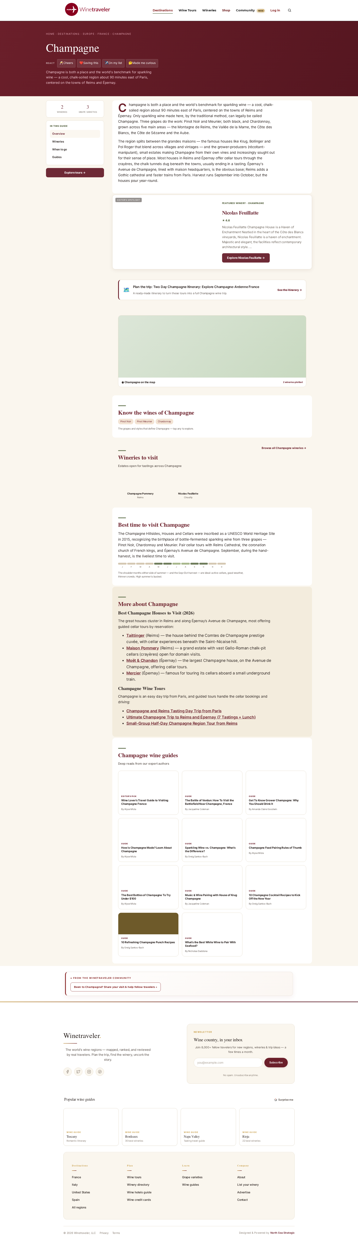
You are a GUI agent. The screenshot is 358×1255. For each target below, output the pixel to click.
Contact (242, 1199)
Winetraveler (82, 1035)
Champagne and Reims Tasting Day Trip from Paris (173, 711)
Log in (275, 10)
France (103, 33)
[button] (289, 10)
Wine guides (190, 1184)
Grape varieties (192, 1177)
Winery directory (138, 1184)
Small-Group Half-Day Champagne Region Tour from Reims (181, 723)
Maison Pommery (142, 648)
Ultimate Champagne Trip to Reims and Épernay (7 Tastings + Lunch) (190, 717)
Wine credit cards (139, 1199)
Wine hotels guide (139, 1192)
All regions (79, 1207)
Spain (76, 1199)
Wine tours (134, 1177)
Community (249, 10)
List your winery (248, 1184)
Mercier (133, 673)
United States (81, 1192)
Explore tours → (75, 172)
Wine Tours (188, 10)
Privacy (104, 1233)
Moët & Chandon (142, 660)
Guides (57, 157)
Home (50, 33)
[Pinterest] (100, 1072)
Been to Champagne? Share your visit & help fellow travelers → (115, 987)
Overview (58, 133)
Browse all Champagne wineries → (284, 448)
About (241, 1177)
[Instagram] (89, 1072)
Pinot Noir (125, 421)
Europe (89, 33)
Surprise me (284, 1099)
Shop (226, 10)
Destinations (163, 10)
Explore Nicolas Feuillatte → (246, 257)
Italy (75, 1184)
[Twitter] (78, 1072)
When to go (59, 149)
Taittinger (135, 635)
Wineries (209, 10)
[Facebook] (67, 1072)
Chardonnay (164, 421)
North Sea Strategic (282, 1232)
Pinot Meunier (144, 421)
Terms (116, 1233)
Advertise (243, 1192)
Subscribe (276, 1062)
